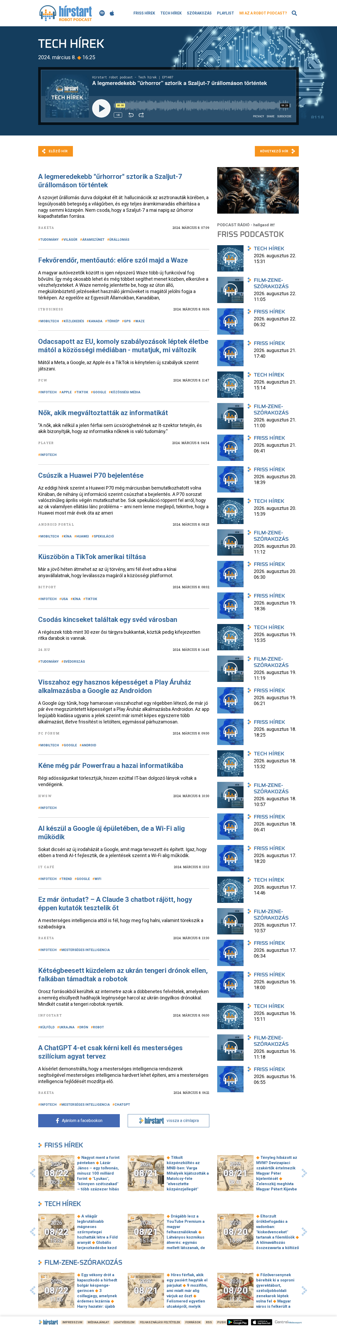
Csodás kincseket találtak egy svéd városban (107, 619)
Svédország (74, 661)
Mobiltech (49, 321)
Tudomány (49, 240)
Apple (66, 392)
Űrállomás (119, 240)
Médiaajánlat (98, 1322)
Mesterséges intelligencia (85, 950)
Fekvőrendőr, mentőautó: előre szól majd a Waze (113, 260)
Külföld (47, 1027)
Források (193, 1322)
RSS (209, 1322)
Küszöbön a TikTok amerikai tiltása (92, 557)
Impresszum (72, 1322)
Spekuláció (104, 536)
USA (64, 599)
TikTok (82, 392)
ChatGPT (122, 1104)
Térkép (113, 321)
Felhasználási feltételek (160, 1322)
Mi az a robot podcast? (263, 13)
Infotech (48, 392)
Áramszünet (93, 240)
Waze (140, 321)
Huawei (82, 536)
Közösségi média (125, 392)
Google (99, 392)
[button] (32, 1173)
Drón (83, 1027)
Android (89, 745)
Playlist (225, 13)
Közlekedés (74, 321)
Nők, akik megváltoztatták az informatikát (103, 413)
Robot (98, 1027)
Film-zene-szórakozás (83, 1262)
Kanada (95, 321)
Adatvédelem (124, 1322)
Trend (66, 879)
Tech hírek (171, 13)
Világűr (70, 240)
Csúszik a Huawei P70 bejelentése (90, 475)
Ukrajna (67, 1027)
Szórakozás (199, 13)
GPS (127, 321)
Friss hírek (144, 13)
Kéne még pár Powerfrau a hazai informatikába (110, 765)
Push (221, 1322)
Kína (68, 536)
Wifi (98, 879)
